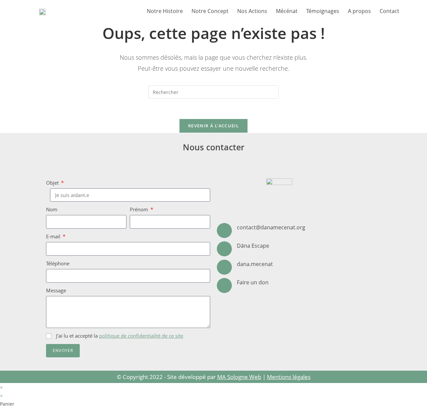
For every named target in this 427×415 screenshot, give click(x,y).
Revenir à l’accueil (213, 126)
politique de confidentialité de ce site (141, 335)
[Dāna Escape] (224, 248)
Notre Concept (210, 11)
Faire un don (253, 282)
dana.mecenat (255, 264)
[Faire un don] (224, 285)
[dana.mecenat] (224, 267)
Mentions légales (289, 377)
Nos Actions (252, 11)
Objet (53, 182)
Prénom (139, 209)
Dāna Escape (253, 245)
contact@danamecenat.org (271, 227)
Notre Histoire (165, 11)
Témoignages (322, 11)
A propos (359, 11)
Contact (389, 11)
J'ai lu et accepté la (119, 335)
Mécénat (287, 11)
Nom (51, 209)
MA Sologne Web (239, 377)
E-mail (54, 236)
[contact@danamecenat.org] (224, 230)
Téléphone (57, 263)
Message (56, 290)
